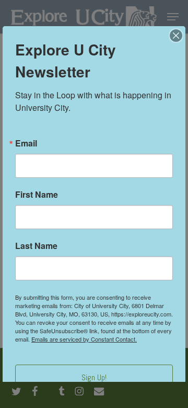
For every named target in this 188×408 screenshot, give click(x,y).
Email (26, 143)
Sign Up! (94, 377)
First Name (36, 194)
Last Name (36, 246)
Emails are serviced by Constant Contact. (84, 339)
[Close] (176, 35)
